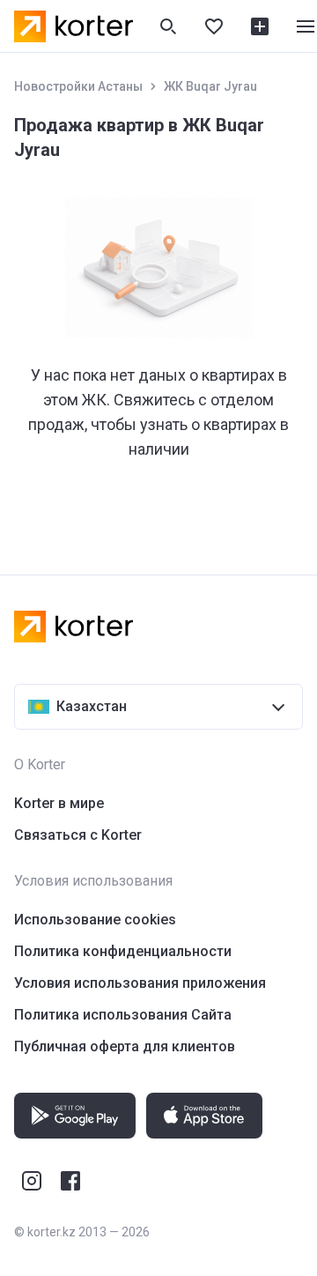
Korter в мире (59, 803)
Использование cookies (95, 919)
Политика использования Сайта (123, 1014)
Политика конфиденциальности (123, 951)
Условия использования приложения (140, 983)
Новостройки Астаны (78, 86)
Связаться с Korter (78, 835)
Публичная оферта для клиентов (124, 1046)
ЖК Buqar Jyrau (210, 86)
